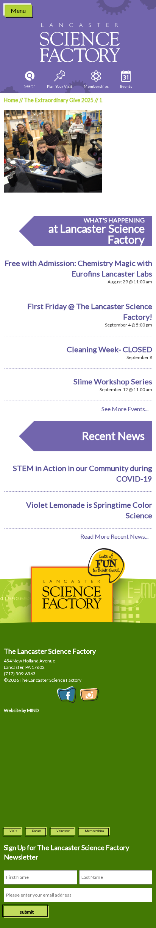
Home (11, 100)
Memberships (94, 831)
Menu (18, 10)
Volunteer (63, 831)
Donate (36, 831)
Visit (13, 831)
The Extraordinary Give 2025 (59, 100)
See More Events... (124, 408)
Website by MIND (21, 710)
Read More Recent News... (114, 536)
